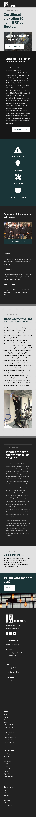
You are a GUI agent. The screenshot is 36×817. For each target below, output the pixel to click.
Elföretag (7, 754)
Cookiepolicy (8, 779)
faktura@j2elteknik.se (14, 668)
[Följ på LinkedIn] (10, 633)
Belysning (7, 722)
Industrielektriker (9, 725)
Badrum (6, 795)
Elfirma (6, 771)
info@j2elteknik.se (12, 672)
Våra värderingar (9, 742)
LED (5, 793)
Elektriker (7, 764)
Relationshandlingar (10, 737)
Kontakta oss (15, 46)
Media (6, 766)
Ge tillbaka (7, 756)
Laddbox (6, 730)
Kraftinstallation (9, 732)
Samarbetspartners (10, 769)
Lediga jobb (7, 761)
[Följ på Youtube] (14, 633)
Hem (5, 715)
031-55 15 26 (10, 681)
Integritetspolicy (9, 776)
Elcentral (6, 798)
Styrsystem (7, 735)
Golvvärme (7, 800)
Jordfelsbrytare (8, 727)
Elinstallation (8, 805)
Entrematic (7, 803)
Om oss (9, 588)
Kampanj (6, 759)
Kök (5, 790)
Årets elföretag (8, 740)
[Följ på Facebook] (7, 633)
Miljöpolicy (7, 774)
